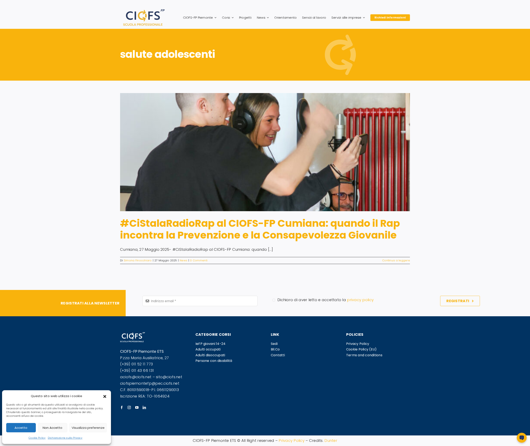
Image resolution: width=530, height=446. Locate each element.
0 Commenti (198, 260)
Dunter (330, 440)
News (183, 260)
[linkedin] (144, 407)
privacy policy (360, 299)
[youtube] (137, 407)
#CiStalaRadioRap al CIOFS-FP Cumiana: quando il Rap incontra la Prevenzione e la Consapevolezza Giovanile (260, 229)
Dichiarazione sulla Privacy (65, 438)
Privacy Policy (292, 440)
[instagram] (129, 407)
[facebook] (121, 407)
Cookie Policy (37, 438)
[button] (105, 396)
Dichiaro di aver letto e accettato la (325, 299)
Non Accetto (52, 427)
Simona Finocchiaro (138, 260)
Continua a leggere (396, 260)
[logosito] (144, 11)
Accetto (20, 427)
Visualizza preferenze (88, 427)
